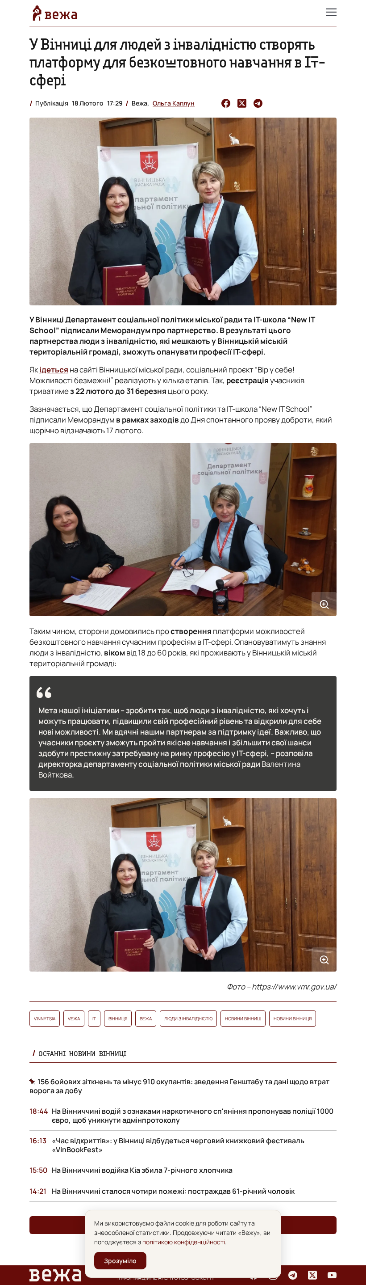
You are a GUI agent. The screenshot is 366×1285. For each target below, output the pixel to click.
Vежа (74, 1018)
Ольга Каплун (174, 103)
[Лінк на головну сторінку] (54, 13)
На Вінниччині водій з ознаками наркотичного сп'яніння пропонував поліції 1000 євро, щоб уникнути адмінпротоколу (192, 1115)
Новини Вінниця (293, 1018)
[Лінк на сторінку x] (312, 1275)
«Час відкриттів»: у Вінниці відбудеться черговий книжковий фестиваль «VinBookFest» (178, 1145)
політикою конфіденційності (183, 1242)
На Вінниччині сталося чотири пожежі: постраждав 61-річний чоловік (173, 1191)
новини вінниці (243, 1018)
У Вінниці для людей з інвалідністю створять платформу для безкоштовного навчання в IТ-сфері (177, 62)
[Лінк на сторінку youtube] (332, 1275)
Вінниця (117, 1018)
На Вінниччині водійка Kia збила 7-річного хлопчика (142, 1170)
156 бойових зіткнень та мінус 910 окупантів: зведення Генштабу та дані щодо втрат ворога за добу (179, 1086)
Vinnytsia (44, 1018)
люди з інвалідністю (188, 1018)
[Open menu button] (331, 13)
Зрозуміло (120, 1260)
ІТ (94, 1018)
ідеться (53, 369)
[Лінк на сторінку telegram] (292, 1275)
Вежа (146, 1018)
